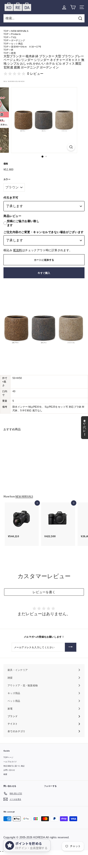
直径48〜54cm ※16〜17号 (26, 46)
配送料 (17, 250)
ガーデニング (18, 40)
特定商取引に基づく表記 (14, 766)
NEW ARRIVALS (19, 31)
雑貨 (13, 53)
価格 (5, 163)
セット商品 (17, 43)
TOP (5, 31)
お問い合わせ (9, 770)
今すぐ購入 (44, 273)
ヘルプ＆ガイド (10, 762)
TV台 (13, 37)
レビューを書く (44, 592)
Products (16, 34)
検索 (5, 774)
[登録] (70, 647)
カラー (6, 179)
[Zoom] (71, 147)
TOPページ (8, 757)
